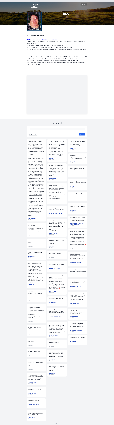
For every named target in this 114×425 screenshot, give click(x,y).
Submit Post (82, 134)
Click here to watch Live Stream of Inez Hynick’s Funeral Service (42, 39)
